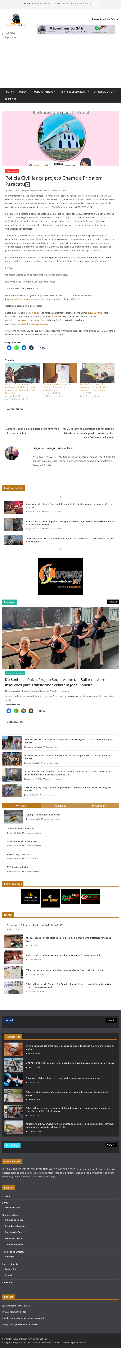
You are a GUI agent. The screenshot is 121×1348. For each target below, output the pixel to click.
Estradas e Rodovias (15, 1226)
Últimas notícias (43, 91)
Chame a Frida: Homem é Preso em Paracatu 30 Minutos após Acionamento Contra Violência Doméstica (20, 388)
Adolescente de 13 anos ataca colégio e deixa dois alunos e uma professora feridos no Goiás (68, 939)
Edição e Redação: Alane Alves (34, 190)
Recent (62, 805)
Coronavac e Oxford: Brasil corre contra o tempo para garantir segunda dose (64, 1078)
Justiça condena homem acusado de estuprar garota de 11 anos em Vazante (63, 955)
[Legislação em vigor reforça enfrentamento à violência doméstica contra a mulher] (97, 373)
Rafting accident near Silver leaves (43, 814)
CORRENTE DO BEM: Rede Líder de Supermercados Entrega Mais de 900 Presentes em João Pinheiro (69, 741)
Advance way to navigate (18, 854)
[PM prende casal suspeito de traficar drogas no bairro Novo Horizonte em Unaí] (13, 972)
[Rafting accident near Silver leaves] (13, 816)
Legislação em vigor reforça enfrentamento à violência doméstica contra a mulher (93, 387)
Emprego (9, 1256)
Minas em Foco (12, 171)
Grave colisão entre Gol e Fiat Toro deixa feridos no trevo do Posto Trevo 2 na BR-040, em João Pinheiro (70, 526)
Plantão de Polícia (14, 1219)
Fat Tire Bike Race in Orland (20, 828)
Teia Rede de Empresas (73, 91)
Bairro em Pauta (13, 1238)
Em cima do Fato (13, 1232)
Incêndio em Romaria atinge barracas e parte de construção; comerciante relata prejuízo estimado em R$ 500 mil (70, 508)
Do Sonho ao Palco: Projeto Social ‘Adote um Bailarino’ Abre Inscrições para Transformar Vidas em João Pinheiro (55, 682)
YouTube (31, 312)
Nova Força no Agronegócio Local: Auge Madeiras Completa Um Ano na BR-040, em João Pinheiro (67, 789)
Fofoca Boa (10, 1269)
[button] (28, 92)
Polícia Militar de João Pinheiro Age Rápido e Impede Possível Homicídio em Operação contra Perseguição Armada (68, 986)
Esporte (9, 1275)
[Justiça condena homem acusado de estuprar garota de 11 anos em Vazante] (13, 957)
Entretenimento (103, 91)
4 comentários (52, 747)
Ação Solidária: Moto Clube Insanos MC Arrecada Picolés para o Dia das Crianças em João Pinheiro (68, 757)
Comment (100, 805)
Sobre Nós (10, 99)
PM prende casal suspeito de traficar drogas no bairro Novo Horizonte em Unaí (65, 970)
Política (9, 91)
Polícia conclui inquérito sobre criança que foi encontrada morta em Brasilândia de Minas (67, 1093)
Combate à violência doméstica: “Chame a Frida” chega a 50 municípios (58, 387)
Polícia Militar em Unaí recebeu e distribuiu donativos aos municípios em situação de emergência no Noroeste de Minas (68, 1109)
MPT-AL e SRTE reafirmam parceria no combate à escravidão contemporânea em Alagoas (70, 1063)
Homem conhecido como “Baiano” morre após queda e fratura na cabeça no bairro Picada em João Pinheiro (66, 543)
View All (113, 601)
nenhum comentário (53, 514)
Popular (23, 805)
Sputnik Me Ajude (14, 1244)
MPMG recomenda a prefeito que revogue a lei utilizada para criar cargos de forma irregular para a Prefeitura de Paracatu (89, 433)
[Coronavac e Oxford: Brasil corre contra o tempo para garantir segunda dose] (13, 1080)
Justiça (22, 91)
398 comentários (31, 858)
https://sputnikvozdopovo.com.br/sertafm (29, 299)
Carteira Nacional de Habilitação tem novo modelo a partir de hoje (32, 431)
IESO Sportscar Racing (17, 867)
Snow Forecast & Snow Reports (21, 841)
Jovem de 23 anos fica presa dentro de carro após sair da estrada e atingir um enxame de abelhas (70, 1047)
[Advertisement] (60, 65)
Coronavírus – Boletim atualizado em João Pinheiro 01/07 (34, 925)
